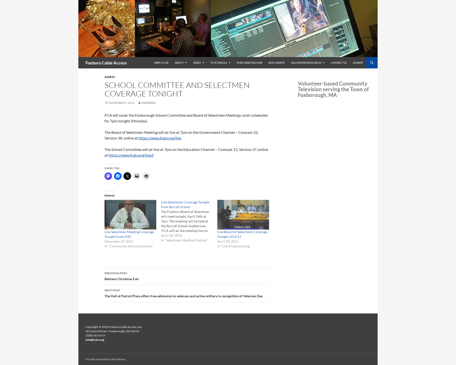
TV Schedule (218, 62)
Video (197, 62)
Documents (276, 62)
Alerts (109, 77)
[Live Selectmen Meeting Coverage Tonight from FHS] (130, 214)
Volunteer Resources (306, 62)
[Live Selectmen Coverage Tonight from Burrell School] (189, 221)
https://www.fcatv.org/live (159, 138)
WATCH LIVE (161, 62)
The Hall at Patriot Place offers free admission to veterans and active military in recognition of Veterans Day (183, 293)
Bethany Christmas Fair (121, 276)
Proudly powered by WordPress (105, 359)
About (179, 62)
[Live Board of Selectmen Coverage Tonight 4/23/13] (243, 214)
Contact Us (339, 62)
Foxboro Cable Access (106, 62)
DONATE (358, 62)
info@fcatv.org (95, 339)
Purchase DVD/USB (249, 62)
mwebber (148, 103)
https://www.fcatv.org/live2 (131, 155)
